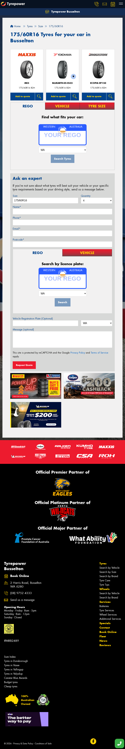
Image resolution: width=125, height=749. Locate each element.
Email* (16, 228)
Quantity (85, 196)
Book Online (108, 632)
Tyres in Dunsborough (16, 661)
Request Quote (24, 365)
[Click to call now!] (96, 4)
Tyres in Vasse (11, 665)
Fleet (102, 636)
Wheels (104, 589)
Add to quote (22, 96)
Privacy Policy (77, 352)
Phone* (17, 218)
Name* (17, 207)
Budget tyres (11, 682)
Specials (105, 623)
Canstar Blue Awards (15, 678)
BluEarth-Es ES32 (62, 83)
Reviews (105, 645)
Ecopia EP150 (98, 83)
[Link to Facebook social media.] (93, 741)
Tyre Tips (104, 584)
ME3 (26, 83)
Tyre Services (106, 610)
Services (105, 602)
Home (17, 26)
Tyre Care (104, 580)
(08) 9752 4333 (21, 593)
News (103, 641)
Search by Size (107, 572)
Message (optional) (23, 329)
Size (15, 196)
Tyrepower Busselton (65, 11)
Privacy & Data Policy (23, 743)
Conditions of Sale (43, 743)
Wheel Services (108, 614)
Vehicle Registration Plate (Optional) (33, 318)
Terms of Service (99, 352)
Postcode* (18, 239)
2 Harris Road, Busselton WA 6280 (26, 585)
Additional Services (110, 619)
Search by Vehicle (109, 567)
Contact (104, 627)
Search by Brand (108, 576)
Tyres (102, 563)
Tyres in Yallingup (13, 669)
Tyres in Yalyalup (13, 673)
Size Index (10, 657)
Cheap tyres (10, 686)
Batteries (104, 606)
